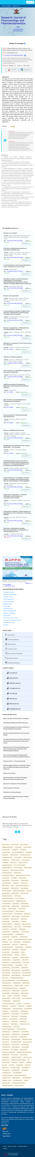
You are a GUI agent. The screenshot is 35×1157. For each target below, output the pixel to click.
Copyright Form (12, 649)
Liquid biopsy (29, 852)
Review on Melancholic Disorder (13, 430)
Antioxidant (4, 1018)
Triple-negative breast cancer (22, 885)
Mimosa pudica (5, 1049)
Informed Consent (8, 596)
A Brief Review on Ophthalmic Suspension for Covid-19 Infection (17, 371)
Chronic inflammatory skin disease (10, 988)
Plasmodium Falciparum (7, 954)
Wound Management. (18, 1008)
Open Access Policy (8, 601)
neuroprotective (6, 1070)
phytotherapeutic (6, 916)
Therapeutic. (25, 995)
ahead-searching (24, 893)
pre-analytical (23, 849)
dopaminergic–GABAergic (20, 1075)
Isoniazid (26, 1080)
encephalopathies (19, 934)
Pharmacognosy (14, 1049)
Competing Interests (9, 592)
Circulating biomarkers (7, 857)
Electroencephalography (7, 934)
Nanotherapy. (15, 949)
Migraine (4, 908)
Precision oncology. (15, 859)
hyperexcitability (27, 926)
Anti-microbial (17, 995)
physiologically (24, 967)
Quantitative (14, 1062)
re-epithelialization (6, 1000)
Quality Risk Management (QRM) (18, 1059)
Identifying (28, 1062)
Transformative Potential (7, 898)
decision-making (6, 880)
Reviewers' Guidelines (9, 613)
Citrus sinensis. (17, 926)
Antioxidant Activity (15, 1039)
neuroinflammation (17, 1072)
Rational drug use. (6, 1031)
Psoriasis (27, 985)
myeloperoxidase (6, 944)
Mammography (5, 888)
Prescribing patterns (6, 1026)
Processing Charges (12, 658)
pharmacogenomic (16, 970)
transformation (14, 1054)
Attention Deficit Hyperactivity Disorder (23, 939)
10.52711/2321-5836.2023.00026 (15, 257)
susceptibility (5, 862)
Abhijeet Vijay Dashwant (13, 50)
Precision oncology (6, 890)
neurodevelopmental (7, 867)
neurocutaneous (25, 931)
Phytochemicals (5, 1039)
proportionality (5, 1057)
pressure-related (6, 998)
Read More (26, 243)
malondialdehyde (26, 942)
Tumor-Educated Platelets (18, 852)
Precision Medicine (19, 898)
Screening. (29, 890)
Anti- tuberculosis (6, 1082)
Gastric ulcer (15, 944)
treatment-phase (6, 957)
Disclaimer (6, 625)
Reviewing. (27, 1065)
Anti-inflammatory (14, 1018)
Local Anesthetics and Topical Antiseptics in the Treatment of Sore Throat (17, 266)
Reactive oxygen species (7, 947)
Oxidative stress (23, 944)
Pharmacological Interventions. (23, 875)
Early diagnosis (5, 859)
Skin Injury (19, 1003)
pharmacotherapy (6, 972)
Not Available (10, 349)
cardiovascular (5, 1021)
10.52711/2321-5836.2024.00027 (15, 520)
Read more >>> (28, 583)
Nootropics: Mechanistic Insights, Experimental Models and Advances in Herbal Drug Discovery (15, 529)
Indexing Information (13, 663)
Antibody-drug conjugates (19, 890)
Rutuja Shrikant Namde (26, 50)
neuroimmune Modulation (8, 875)
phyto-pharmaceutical (16, 1041)
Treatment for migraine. (7, 913)
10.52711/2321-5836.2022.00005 (15, 376)
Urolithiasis (23, 921)
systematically (15, 957)
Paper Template (11, 644)
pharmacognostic (6, 1044)
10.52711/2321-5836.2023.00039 (15, 320)
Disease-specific (6, 849)
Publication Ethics (8, 608)
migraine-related (6, 906)
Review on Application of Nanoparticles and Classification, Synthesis (16, 328)
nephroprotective (15, 918)
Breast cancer (24, 883)
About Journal (6, 6)
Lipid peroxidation (19, 947)
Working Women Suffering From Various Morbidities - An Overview (16, 446)
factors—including (16, 998)
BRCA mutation (5, 885)
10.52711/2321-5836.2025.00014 (15, 438)
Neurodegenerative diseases (19, 1082)
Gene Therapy (17, 895)
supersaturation (25, 916)
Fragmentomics (5, 962)
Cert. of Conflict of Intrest (14, 653)
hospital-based (23, 1021)
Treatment (17, 954)
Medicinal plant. (23, 1018)
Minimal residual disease (7, 965)
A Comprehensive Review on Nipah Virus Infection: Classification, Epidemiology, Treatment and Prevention (16, 312)
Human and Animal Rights (10, 594)
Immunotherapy (24, 888)
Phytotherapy (17, 924)
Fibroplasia (29, 1006)
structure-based (6, 952)
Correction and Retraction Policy (12, 620)
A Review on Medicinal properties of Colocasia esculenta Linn (15, 249)
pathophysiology (24, 903)
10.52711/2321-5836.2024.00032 (15, 503)
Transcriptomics (18, 857)
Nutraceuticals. (5, 1041)
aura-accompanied (6, 903)
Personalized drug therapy (23, 980)
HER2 (12, 885)
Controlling (11, 1065)
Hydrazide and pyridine (7, 1085)
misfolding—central (6, 1080)
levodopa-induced (6, 1077)
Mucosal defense (6, 949)
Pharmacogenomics (6, 982)
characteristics (5, 929)
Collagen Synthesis (6, 1008)
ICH (28, 1059)
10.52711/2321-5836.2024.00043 (15, 487)
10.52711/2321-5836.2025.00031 (15, 303)
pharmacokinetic (6, 921)
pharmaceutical (5, 1054)
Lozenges (13, 126)
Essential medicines (21, 1029)
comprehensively (6, 852)
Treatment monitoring (25, 854)
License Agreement (8, 599)
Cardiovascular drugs (24, 1023)
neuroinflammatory (18, 867)
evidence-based (23, 1054)
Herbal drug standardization (8, 1052)
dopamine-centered (23, 862)
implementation (14, 893)
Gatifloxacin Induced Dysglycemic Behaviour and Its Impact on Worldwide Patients (16, 386)
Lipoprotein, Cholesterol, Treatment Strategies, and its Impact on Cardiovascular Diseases (15, 496)
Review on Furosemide (10, 296)
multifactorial (27, 913)
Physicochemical (15, 1044)
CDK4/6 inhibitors (15, 888)
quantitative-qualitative (16, 1057)
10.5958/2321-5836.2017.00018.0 (15, 271)
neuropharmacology (15, 1067)
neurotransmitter (6, 931)
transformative (5, 844)
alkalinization (24, 918)
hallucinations (13, 862)
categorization (22, 929)
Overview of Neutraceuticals (12, 357)
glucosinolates (25, 1031)
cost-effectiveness (6, 959)
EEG (11, 942)
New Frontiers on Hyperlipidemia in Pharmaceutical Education (14, 400)
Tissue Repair (26, 1003)
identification (15, 936)
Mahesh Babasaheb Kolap (15, 48)
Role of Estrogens (12, 908)
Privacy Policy (6, 606)
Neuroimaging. (17, 942)
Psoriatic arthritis (6, 990)
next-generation (6, 936)
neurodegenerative (6, 1072)
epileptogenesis (15, 931)
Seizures (10, 939)
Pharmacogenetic (26, 970)
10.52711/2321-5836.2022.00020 (15, 335)
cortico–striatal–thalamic (19, 865)
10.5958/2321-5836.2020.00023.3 (15, 363)
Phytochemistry (14, 1016)
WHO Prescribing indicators (8, 1029)
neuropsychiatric (25, 859)
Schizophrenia (5, 870)
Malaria (23, 952)
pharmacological (28, 867)
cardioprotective (6, 1013)
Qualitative (21, 1062)
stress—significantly (27, 998)
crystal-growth (5, 918)
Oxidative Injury (17, 872)
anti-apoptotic (25, 1070)
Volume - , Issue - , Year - (19, 65)
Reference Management (9, 611)
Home (4, 1146)
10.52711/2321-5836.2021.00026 (15, 288)
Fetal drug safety (16, 982)
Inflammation (13, 1006)
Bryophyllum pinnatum (7, 926)
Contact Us (15, 6)
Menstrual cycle (22, 908)
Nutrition (9, 995)
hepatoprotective (25, 993)
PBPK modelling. (26, 982)
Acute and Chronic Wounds (8, 1003)
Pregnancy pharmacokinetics (17, 977)
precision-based (15, 880)
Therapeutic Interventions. (8, 901)
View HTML (26, 69)
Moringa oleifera (23, 1036)
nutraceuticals (5, 1036)
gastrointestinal (28, 1008)
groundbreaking (5, 893)
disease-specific (27, 847)
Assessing (4, 1065)
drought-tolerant (16, 1031)
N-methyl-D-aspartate (7, 865)
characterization (14, 844)
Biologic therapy (15, 990)
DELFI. (26, 965)
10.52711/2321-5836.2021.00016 (14, 55)
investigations (15, 849)
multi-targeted (14, 1036)
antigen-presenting (18, 985)
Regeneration (5, 1006)
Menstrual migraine (20, 911)
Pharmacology (23, 1016)
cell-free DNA (25, 959)
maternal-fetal (5, 977)
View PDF (13, 69)
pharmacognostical (27, 1041)
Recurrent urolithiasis (7, 924)
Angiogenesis (21, 1006)
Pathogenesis (23, 988)
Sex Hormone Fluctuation (8, 911)
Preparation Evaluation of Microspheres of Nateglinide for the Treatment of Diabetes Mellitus (17, 513)
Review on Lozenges (16, 43)
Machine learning (28, 857)
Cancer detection (14, 854)
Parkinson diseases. (19, 1085)
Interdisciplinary (6, 975)
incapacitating (16, 903)
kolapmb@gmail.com (12, 52)
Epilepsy (4, 939)
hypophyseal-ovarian (21, 901)
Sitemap (5, 1148)
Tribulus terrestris (26, 924)
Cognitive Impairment (7, 872)
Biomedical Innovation (7, 895)
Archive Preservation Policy (10, 618)
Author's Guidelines (13, 639)
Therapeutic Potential (27, 1039)
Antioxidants (28, 947)
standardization (25, 1047)
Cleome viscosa (5, 1016)
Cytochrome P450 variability (8, 980)
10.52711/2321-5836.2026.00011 (14, 536)
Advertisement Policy (9, 622)
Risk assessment (6, 1062)
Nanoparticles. (24, 990)
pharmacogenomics (16, 975)
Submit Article (10, 635)
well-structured (24, 1013)
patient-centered (27, 1057)
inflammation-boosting (7, 985)
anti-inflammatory (15, 1011)
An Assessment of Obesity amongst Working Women (15, 415)
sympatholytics (14, 1023)
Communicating (19, 1065)
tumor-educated (24, 844)
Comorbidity (5, 942)
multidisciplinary (24, 880)
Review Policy (7, 615)
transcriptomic (18, 847)
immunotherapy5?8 (6, 883)
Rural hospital (16, 1026)
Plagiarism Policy (7, 603)
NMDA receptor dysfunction (17, 870)
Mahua (3, 995)
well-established (25, 1067)
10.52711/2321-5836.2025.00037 (15, 470)
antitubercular (5, 1067)
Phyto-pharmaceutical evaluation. (24, 1052)
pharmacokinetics (16, 1077)
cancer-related (5, 877)
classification (16, 883)
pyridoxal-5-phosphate (7, 1075)
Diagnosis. (23, 954)
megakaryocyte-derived (7, 847)
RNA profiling (5, 854)
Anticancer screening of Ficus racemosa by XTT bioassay (17, 344)
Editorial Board (22, 1146)
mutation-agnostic (24, 957)
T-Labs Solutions (13, 1154)
